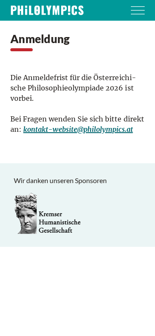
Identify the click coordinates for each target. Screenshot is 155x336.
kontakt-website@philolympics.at (78, 129)
